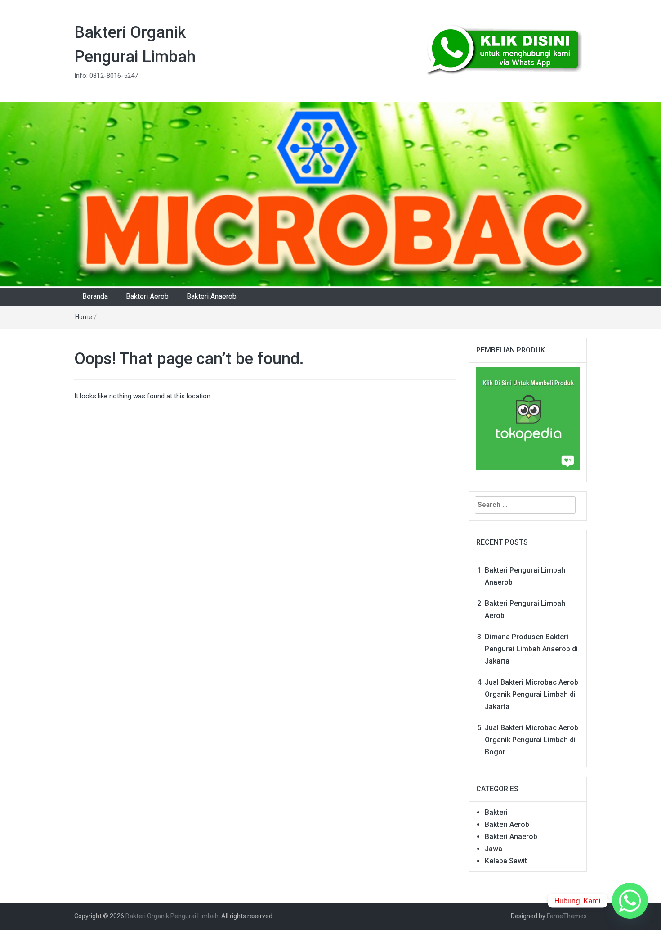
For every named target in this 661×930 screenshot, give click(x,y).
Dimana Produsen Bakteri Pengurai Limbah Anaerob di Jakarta (531, 648)
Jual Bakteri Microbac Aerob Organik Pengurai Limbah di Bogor (531, 739)
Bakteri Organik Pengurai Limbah (172, 916)
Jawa (493, 848)
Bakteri (496, 812)
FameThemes (567, 916)
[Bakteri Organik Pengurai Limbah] (330, 194)
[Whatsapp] (630, 901)
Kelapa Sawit (506, 861)
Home (83, 317)
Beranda (95, 296)
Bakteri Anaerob (212, 296)
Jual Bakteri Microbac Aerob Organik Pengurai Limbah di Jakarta (531, 694)
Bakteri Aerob (147, 296)
